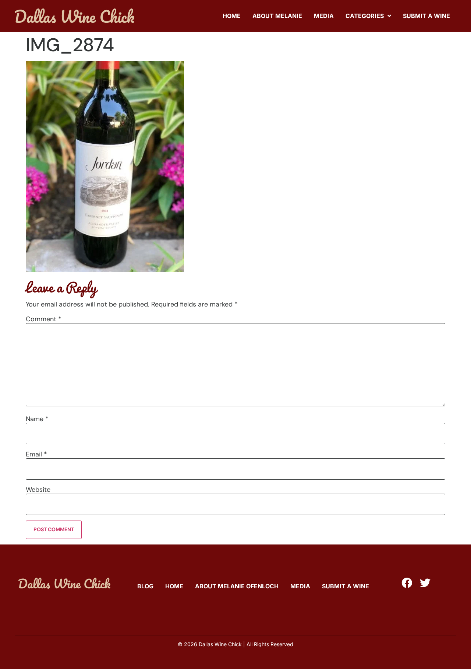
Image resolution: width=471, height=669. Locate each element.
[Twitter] (425, 583)
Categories (365, 16)
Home (232, 16)
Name (37, 419)
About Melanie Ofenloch (237, 586)
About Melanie (277, 16)
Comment (43, 319)
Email (36, 454)
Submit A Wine (426, 16)
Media (324, 16)
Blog (145, 586)
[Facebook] (406, 583)
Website (38, 489)
